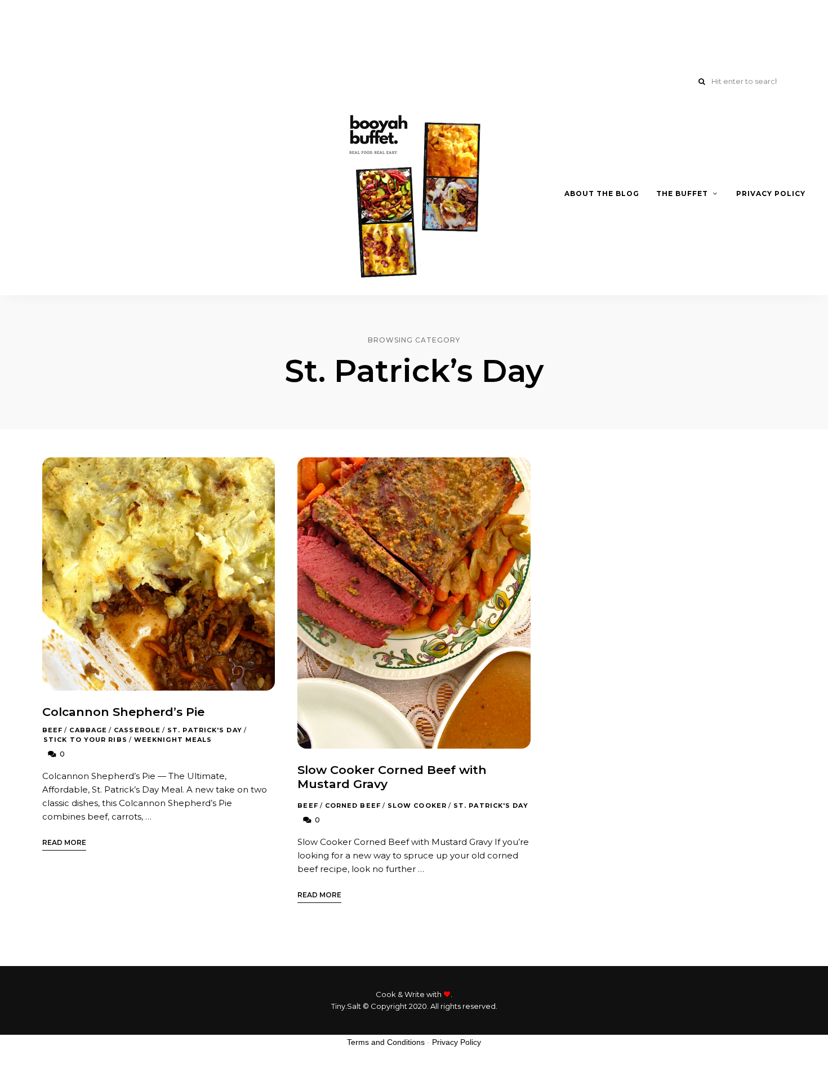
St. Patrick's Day (204, 730)
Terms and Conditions (386, 1042)
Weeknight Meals (173, 740)
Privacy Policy (770, 193)
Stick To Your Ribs (85, 740)
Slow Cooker (417, 805)
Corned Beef (353, 805)
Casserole (137, 730)
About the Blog (601, 193)
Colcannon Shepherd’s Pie (123, 712)
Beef (52, 730)
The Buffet (682, 193)
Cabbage (88, 730)
